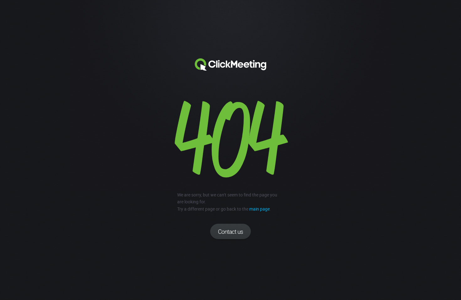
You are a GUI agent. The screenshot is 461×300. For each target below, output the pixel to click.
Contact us (230, 232)
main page (259, 209)
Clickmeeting (230, 64)
